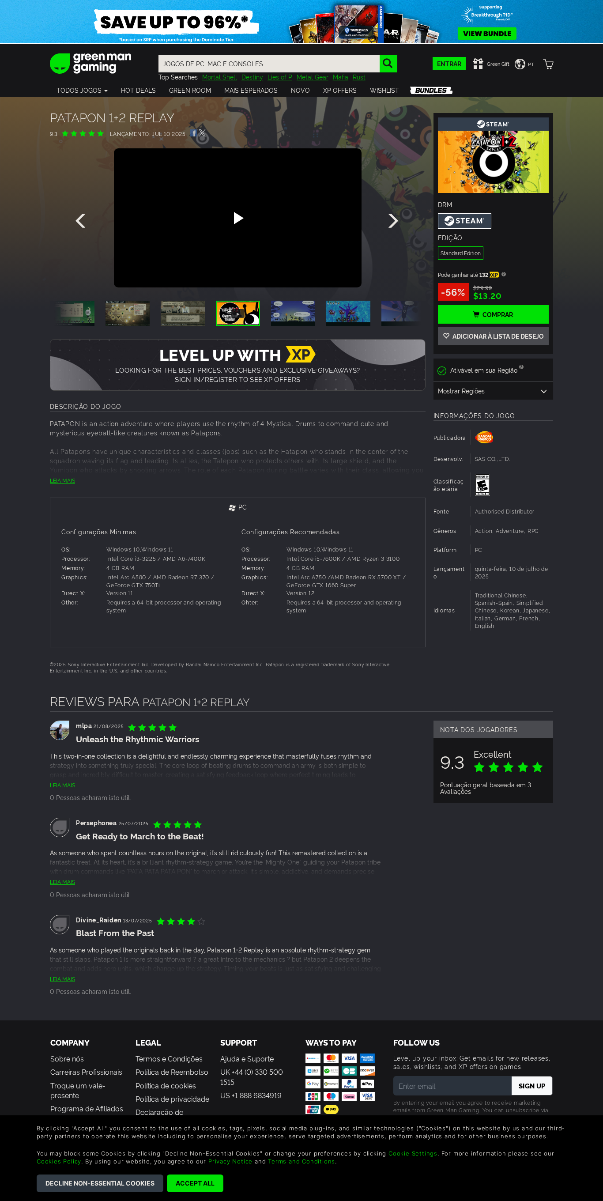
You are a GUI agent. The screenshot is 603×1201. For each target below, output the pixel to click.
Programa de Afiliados (86, 1108)
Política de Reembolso (172, 1071)
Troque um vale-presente (78, 1090)
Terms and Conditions (301, 1161)
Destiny (252, 76)
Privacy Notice (230, 1161)
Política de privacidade (172, 1098)
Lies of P (280, 76)
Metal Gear (312, 76)
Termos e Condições (169, 1058)
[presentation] (82, 221)
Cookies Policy (59, 1161)
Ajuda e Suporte (247, 1058)
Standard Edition (461, 253)
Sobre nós (67, 1058)
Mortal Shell (219, 76)
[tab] (238, 507)
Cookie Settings (412, 1153)
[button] (82, 90)
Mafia (340, 76)
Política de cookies (166, 1085)
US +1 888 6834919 (251, 1095)
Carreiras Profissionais (86, 1071)
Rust (359, 76)
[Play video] (237, 218)
